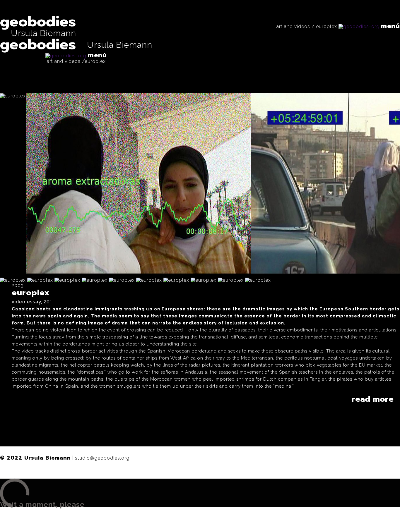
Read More (373, 399)
